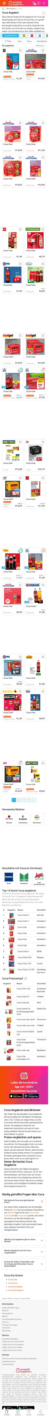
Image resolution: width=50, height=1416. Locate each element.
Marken (5, 1316)
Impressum (6, 1328)
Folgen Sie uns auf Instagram (13, 1344)
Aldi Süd (11, 1213)
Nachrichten (6, 1331)
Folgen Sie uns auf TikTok (12, 1350)
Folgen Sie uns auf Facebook (13, 1342)
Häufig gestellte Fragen (10, 1308)
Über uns (5, 1322)
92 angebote (8, 45)
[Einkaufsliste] (39, 3)
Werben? (5, 1310)
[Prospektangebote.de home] (16, 3)
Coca (15, 1210)
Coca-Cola (34, 1213)
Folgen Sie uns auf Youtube (12, 1347)
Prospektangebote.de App (12, 1319)
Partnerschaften (8, 1364)
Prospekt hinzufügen (9, 1325)
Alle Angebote (11, 9)
